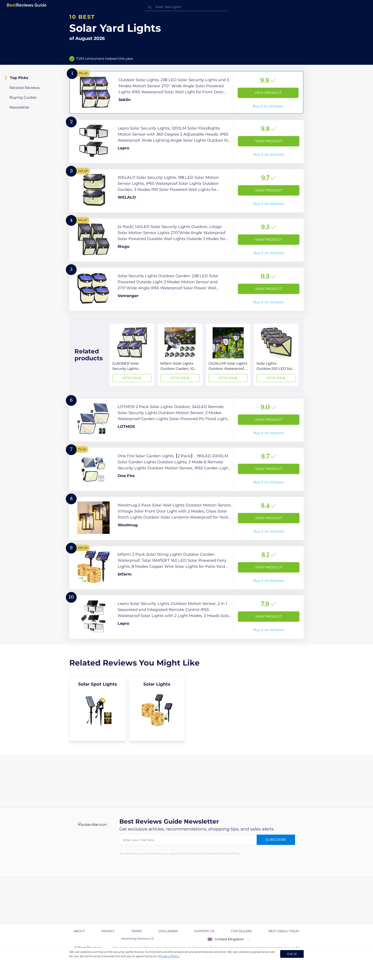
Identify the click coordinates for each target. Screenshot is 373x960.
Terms (136, 931)
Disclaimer (168, 931)
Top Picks (19, 78)
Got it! (292, 954)
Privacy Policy (169, 956)
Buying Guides (22, 97)
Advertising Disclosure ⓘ (137, 938)
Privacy (108, 931)
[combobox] (186, 7)
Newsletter (19, 107)
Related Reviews (24, 87)
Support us (204, 931)
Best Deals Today (284, 931)
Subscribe (276, 840)
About (79, 931)
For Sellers (241, 931)
